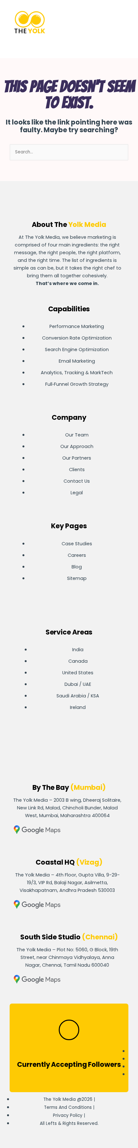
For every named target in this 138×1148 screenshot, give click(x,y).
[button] (103, 23)
